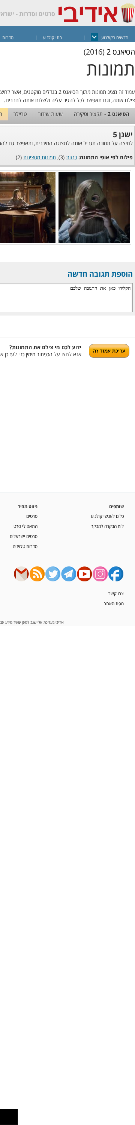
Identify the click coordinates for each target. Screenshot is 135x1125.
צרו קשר (116, 593)
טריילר (20, 113)
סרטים (32, 516)
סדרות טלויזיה (25, 546)
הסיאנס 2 (120, 52)
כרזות (71, 157)
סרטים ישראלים (24, 536)
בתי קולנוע (52, 37)
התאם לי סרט (26, 526)
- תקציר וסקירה (101, 113)
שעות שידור (50, 113)
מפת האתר (114, 603)
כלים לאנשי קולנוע (107, 516)
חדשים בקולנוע (114, 37)
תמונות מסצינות (39, 157)
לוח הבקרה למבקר (107, 526)
